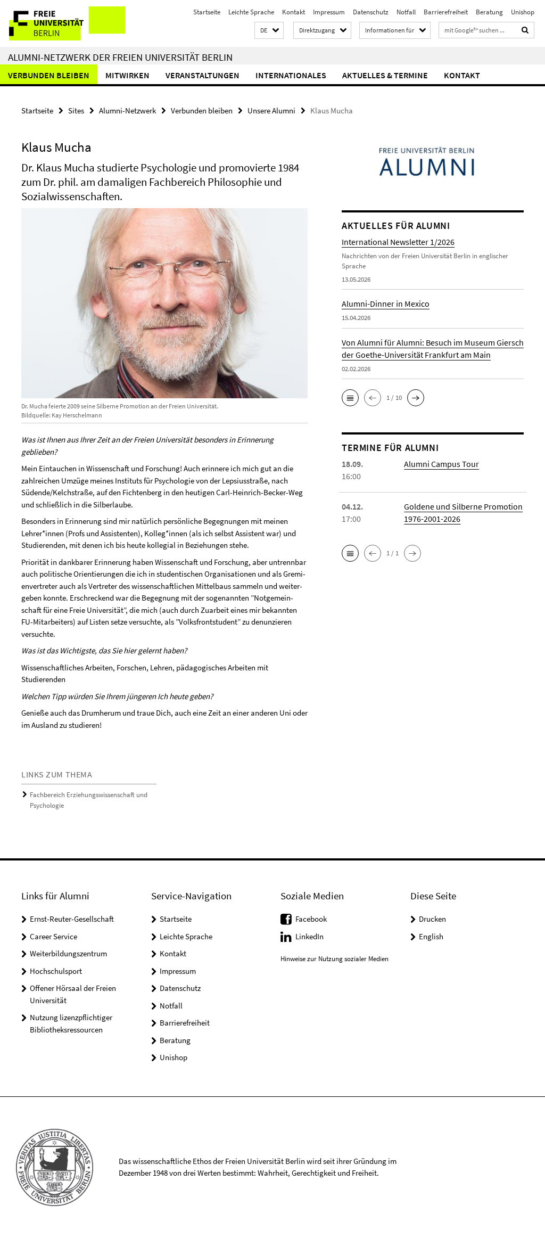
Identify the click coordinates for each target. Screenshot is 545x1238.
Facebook (311, 919)
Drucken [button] (432, 919)
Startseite (206, 12)
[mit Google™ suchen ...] (525, 30)
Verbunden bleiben (48, 75)
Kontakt (293, 12)
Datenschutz (371, 12)
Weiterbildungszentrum (68, 953)
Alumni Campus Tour (441, 463)
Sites (76, 110)
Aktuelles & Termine (385, 75)
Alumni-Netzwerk (127, 110)
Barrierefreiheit (446, 12)
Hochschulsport (56, 971)
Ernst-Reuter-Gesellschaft (72, 919)
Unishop (522, 12)
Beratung (489, 12)
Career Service (53, 936)
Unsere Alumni (271, 110)
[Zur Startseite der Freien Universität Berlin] (70, 23)
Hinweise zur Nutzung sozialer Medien (334, 958)
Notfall (406, 12)
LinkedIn (309, 936)
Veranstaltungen (203, 75)
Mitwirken (127, 75)
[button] (269, 30)
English (431, 936)
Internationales (290, 75)
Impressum (329, 12)
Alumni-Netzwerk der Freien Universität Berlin (120, 57)
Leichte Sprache (251, 12)
